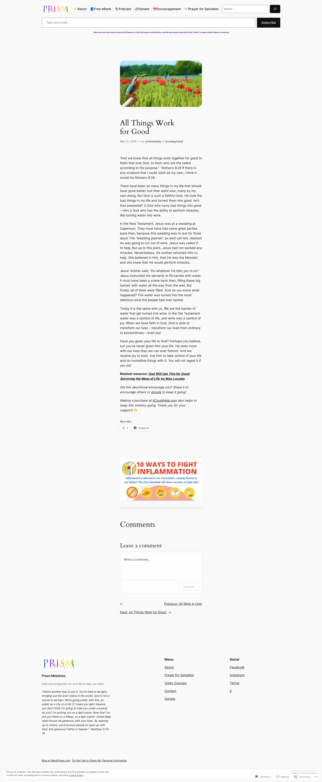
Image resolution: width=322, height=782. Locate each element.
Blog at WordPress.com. (56, 760)
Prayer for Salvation (179, 675)
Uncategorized (174, 141)
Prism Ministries (54, 676)
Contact (170, 691)
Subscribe (268, 22)
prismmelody (153, 141)
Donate (170, 699)
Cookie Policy (76, 775)
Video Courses (176, 683)
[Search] (275, 9)
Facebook (237, 667)
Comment (189, 586)
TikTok (234, 683)
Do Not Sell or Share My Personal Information (99, 760)
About (169, 667)
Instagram (237, 675)
